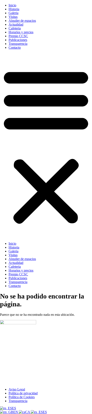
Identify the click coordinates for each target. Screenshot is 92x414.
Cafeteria (15, 28)
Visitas (13, 17)
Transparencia (18, 43)
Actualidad (16, 24)
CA (28, 412)
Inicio (12, 5)
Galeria (13, 13)
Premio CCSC (18, 36)
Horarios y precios (21, 32)
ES (14, 408)
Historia (14, 9)
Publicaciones (18, 40)
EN (16, 412)
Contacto (15, 47)
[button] (46, 145)
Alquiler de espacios (22, 20)
